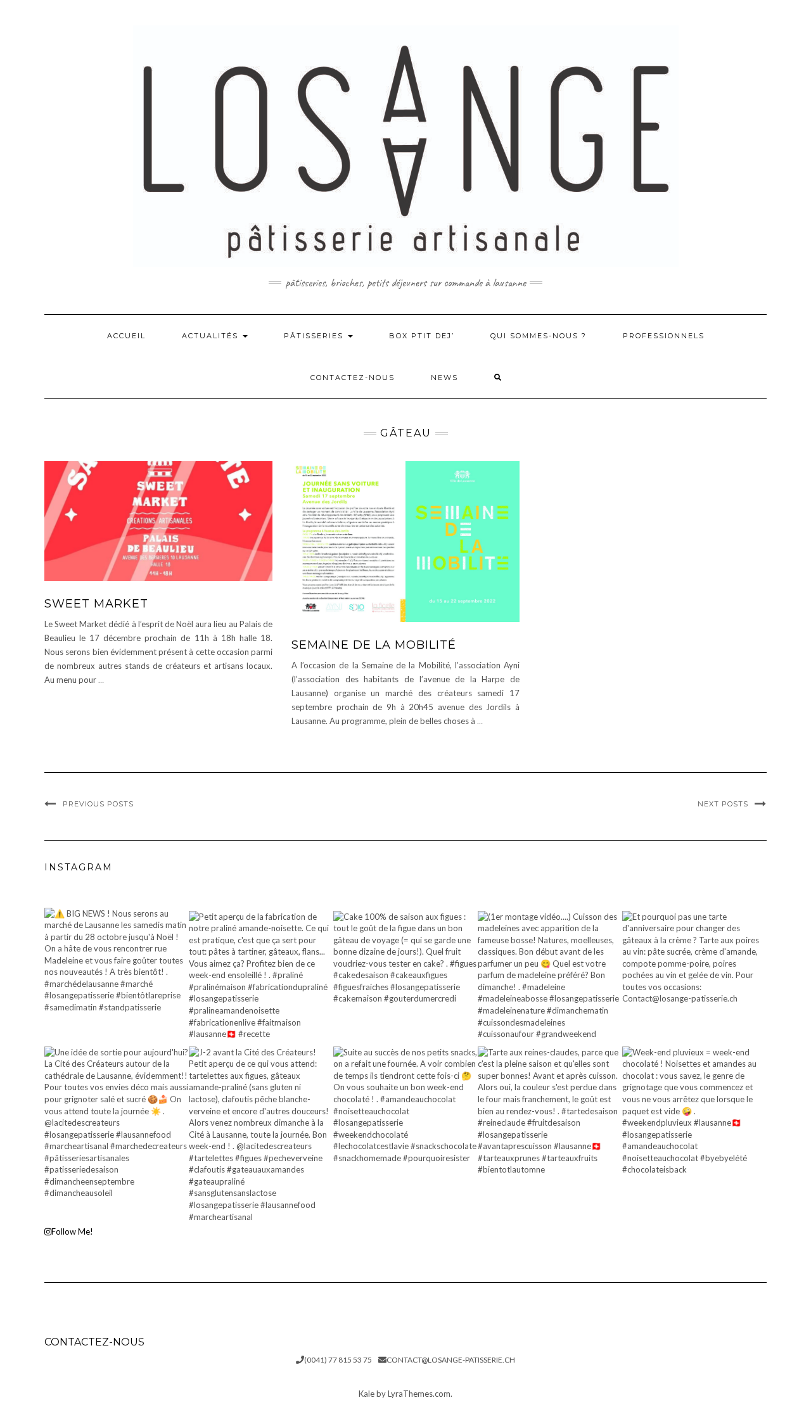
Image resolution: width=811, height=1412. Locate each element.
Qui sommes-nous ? (538, 335)
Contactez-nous (352, 377)
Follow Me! (72, 1231)
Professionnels (664, 335)
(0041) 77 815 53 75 (338, 1359)
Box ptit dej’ (421, 335)
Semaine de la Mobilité (373, 645)
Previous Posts (98, 803)
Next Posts (723, 803)
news (444, 377)
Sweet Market (96, 604)
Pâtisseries (315, 335)
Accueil (126, 335)
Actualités (211, 335)
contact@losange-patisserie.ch (450, 1359)
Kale (366, 1394)
